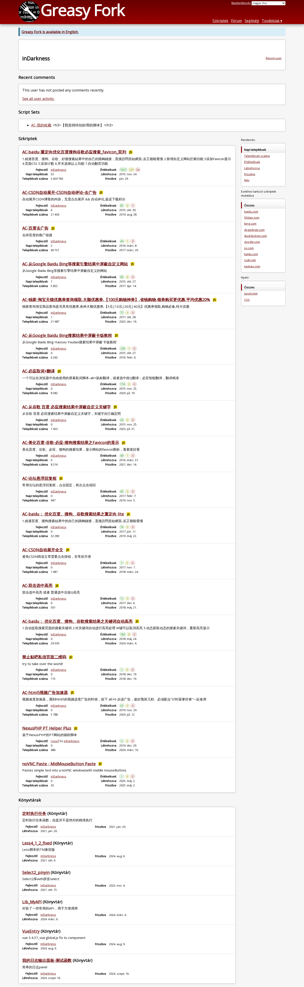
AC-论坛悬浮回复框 (39, 478)
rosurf (55, 741)
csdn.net (250, 260)
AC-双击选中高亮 (37, 585)
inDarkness (58, 170)
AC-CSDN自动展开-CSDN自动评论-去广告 (59, 192)
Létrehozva (252, 168)
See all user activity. (38, 98)
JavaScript (250, 293)
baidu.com (251, 212)
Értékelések (252, 162)
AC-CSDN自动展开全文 (42, 549)
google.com (252, 242)
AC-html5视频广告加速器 (45, 692)
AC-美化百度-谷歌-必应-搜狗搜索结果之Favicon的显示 (70, 442)
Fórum (236, 20)
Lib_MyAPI (32, 901)
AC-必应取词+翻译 (38, 371)
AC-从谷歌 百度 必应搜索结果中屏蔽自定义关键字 (66, 406)
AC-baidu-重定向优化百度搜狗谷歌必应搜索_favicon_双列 (74, 152)
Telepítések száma (257, 156)
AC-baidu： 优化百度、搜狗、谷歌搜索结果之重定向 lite (73, 514)
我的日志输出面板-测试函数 (47, 960)
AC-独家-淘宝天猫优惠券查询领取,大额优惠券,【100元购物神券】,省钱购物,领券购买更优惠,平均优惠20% (116, 299)
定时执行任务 (34, 813)
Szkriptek (220, 20)
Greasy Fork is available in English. (50, 31)
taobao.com (252, 266)
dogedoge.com (254, 230)
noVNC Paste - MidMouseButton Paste (59, 763)
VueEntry (31, 931)
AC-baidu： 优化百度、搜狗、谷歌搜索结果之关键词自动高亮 (77, 621)
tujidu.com (251, 254)
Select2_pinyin (36, 872)
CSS (247, 300)
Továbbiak (271, 20)
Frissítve (249, 174)
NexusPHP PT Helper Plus (46, 728)
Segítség (252, 20)
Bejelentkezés (241, 3)
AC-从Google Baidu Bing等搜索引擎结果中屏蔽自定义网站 (75, 264)
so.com (249, 248)
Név (246, 180)
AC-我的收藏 (41, 125)
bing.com (250, 224)
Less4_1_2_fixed (37, 843)
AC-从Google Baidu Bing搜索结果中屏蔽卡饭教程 (67, 335)
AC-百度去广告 (35, 228)
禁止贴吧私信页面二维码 (44, 656)
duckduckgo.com (255, 236)
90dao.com (251, 218)
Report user (274, 58)
